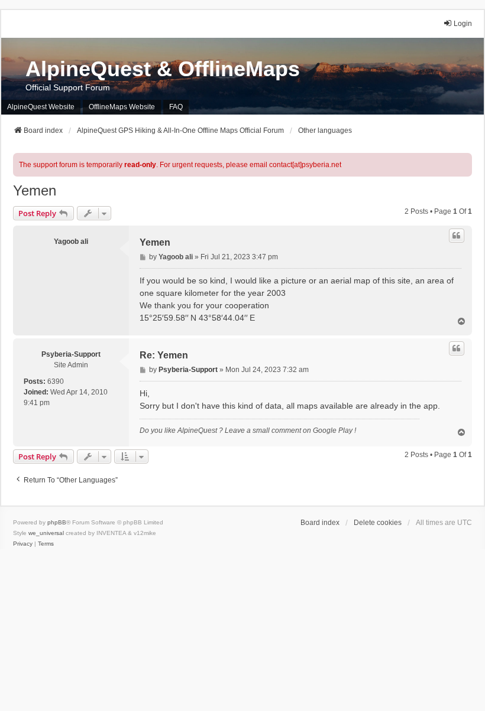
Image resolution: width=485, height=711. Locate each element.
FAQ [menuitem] (176, 107)
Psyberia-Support (71, 354)
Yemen (34, 190)
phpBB (56, 522)
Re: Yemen (164, 355)
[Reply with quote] (456, 236)
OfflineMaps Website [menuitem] (122, 107)
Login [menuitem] (463, 23)
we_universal (46, 533)
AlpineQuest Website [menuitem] (41, 107)
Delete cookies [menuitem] (378, 522)
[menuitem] (23, 544)
